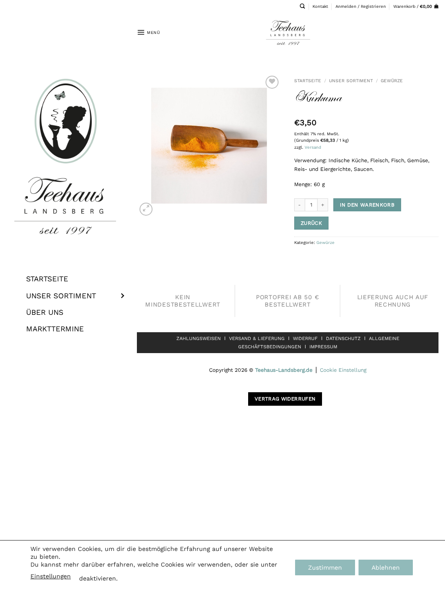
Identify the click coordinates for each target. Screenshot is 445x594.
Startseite (307, 80)
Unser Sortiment (351, 80)
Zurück (311, 223)
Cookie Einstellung (343, 370)
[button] (360, 6)
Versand (313, 147)
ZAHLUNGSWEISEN (198, 338)
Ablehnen (386, 567)
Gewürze (392, 80)
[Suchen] (302, 6)
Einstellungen (50, 576)
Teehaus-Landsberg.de (283, 370)
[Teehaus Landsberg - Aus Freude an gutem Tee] (288, 32)
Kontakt (320, 6)
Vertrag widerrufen (285, 399)
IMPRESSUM (323, 347)
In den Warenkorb (367, 205)
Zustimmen (325, 567)
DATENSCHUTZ (343, 338)
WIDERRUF (305, 338)
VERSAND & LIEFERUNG (257, 338)
